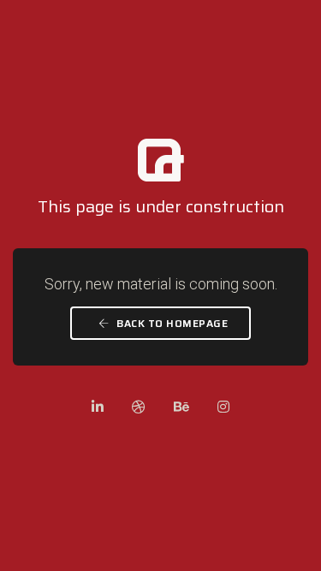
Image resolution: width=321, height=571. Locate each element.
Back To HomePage (171, 323)
